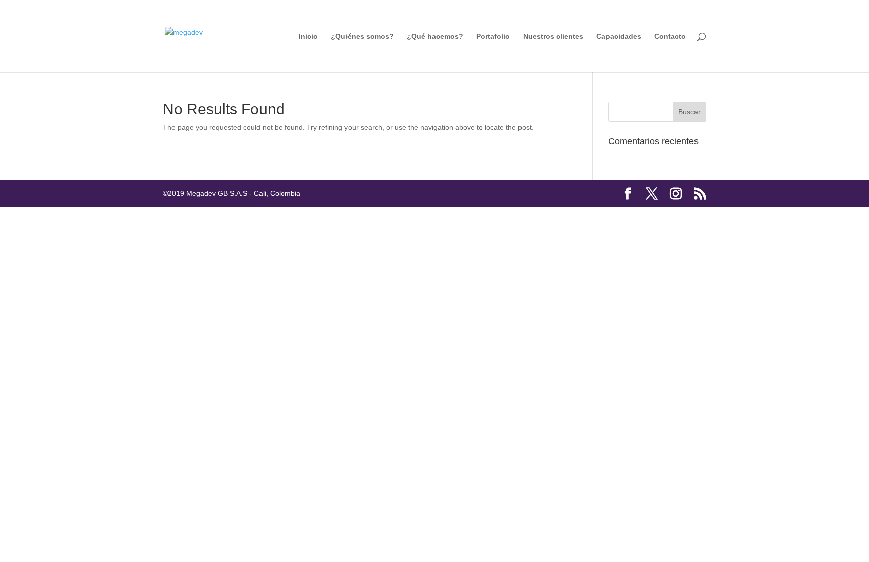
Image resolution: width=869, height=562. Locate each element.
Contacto (670, 36)
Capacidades (618, 36)
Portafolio (493, 36)
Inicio (308, 36)
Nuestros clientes (553, 36)
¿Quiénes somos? (362, 36)
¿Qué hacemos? (435, 36)
